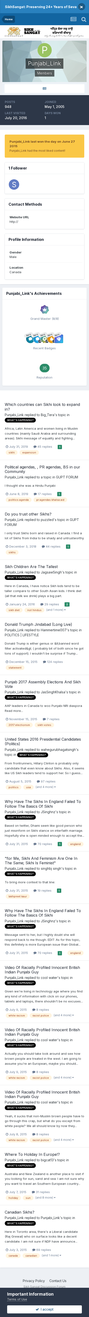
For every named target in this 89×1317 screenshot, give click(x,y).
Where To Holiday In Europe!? (32, 1154)
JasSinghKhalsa (53, 692)
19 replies (44, 890)
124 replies (54, 662)
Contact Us (57, 1281)
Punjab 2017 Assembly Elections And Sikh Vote (43, 684)
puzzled (47, 520)
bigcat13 (47, 1160)
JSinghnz (48, 812)
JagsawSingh (51, 572)
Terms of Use (17, 1299)
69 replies (43, 1250)
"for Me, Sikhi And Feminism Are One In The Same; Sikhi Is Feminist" (41, 860)
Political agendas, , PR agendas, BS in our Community (42, 469)
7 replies (53, 719)
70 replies (44, 844)
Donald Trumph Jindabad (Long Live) (38, 624)
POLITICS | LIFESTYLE (22, 635)
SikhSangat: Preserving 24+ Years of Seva (41, 7)
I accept (46, 1309)
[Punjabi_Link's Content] (44, 88)
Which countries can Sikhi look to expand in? (42, 406)
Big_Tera (47, 415)
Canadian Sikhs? (19, 1212)
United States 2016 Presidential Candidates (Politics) (43, 741)
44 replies (53, 546)
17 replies (44, 494)
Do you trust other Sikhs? (28, 514)
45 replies (44, 446)
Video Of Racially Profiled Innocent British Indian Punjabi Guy (42, 969)
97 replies (48, 781)
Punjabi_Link (14, 415)
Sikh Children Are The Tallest (31, 566)
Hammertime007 (53, 630)
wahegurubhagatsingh (58, 750)
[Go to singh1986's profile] (14, 184)
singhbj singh (51, 868)
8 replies (42, 1009)
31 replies (42, 1192)
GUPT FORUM (67, 477)
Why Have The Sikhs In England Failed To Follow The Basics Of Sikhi (43, 803)
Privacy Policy (34, 1281)
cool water (49, 978)
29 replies (51, 604)
